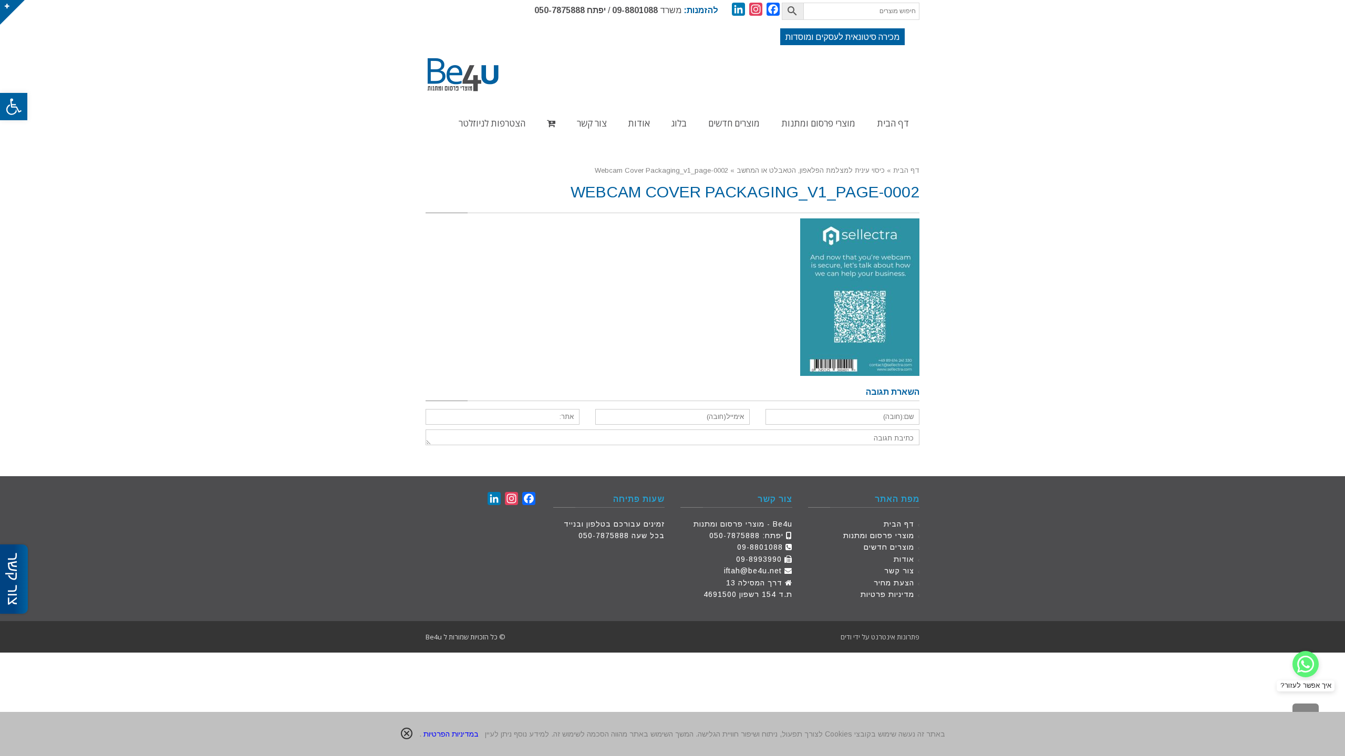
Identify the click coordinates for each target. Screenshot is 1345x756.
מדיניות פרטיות (887, 594)
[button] (13, 106)
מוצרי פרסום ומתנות (878, 535)
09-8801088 (635, 10)
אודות (904, 559)
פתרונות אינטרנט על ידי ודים (880, 637)
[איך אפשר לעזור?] (1305, 664)
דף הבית (899, 524)
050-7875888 (559, 10)
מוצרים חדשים (889, 547)
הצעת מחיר (894, 583)
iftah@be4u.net (753, 570)
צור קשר (899, 570)
